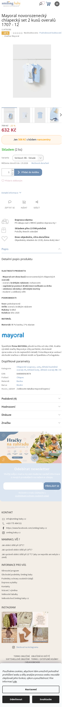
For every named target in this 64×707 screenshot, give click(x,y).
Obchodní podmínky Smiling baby (17, 574)
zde (15, 681)
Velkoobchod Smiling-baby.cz (15, 598)
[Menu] (57, 4)
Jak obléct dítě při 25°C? (13, 545)
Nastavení (31, 689)
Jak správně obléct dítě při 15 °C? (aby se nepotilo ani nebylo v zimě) (31, 556)
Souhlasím (46, 699)
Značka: (11, 36)
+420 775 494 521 (14, 523)
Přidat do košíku (30, 172)
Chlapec (20, 377)
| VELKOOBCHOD (32, 662)
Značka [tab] (6, 423)
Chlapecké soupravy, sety (29, 367)
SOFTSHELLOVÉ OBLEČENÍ (18, 659)
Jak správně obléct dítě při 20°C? (17, 549)
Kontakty (6, 586)
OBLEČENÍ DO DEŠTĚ (40, 656)
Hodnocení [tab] (8, 406)
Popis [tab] (5, 249)
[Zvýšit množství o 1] (12, 170)
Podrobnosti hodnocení (50, 33)
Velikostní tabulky (10, 594)
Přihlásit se (52, 485)
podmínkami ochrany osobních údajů (32, 496)
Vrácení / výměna (9, 590)
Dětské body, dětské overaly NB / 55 (44, 370)
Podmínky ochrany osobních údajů (17, 578)
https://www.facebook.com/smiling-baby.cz (26, 528)
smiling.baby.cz (13, 532)
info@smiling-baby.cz (16, 518)
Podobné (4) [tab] (9, 398)
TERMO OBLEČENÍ (22, 656)
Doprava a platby (9, 582)
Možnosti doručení (40, 163)
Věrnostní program (10, 570)
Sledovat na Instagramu (27, 647)
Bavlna (20, 381)
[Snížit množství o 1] (12, 174)
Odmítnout (16, 699)
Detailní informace (10, 192)
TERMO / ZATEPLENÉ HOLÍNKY (44, 659)
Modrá (20, 385)
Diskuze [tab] (6, 415)
